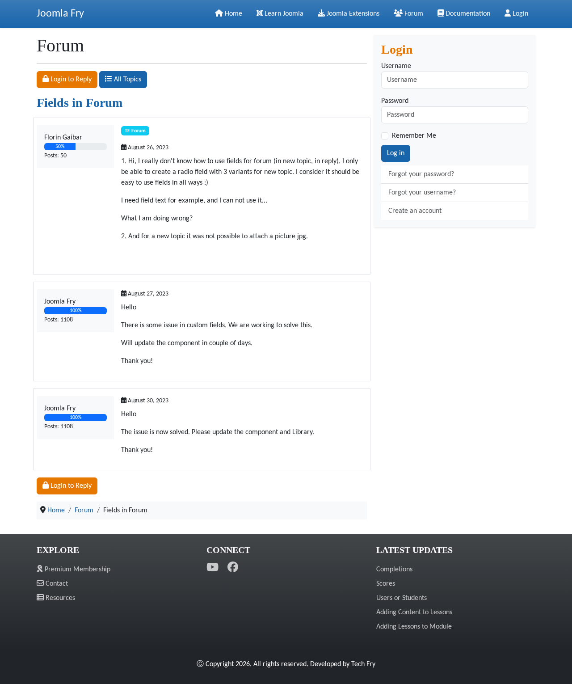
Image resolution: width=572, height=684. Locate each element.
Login (519, 13)
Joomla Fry (60, 13)
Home (232, 13)
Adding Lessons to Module (414, 626)
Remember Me (414, 135)
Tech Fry (363, 664)
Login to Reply (70, 79)
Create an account (415, 211)
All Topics (126, 79)
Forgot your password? (421, 174)
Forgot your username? (422, 192)
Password (394, 101)
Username (396, 66)
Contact (56, 583)
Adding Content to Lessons (414, 612)
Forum (413, 13)
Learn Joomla (283, 13)
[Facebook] (232, 567)
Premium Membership (76, 569)
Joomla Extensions (352, 13)
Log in (395, 153)
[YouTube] (212, 567)
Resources (59, 598)
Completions (394, 569)
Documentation (467, 13)
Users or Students (401, 598)
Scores (385, 583)
